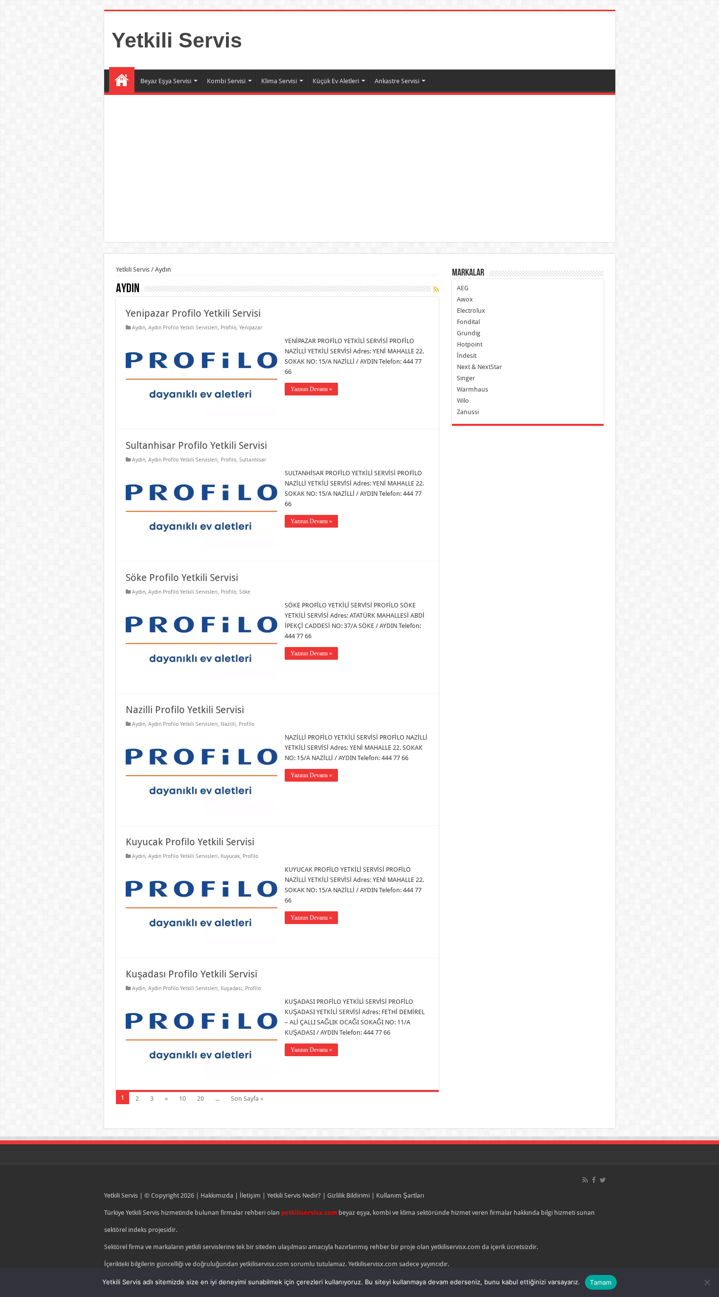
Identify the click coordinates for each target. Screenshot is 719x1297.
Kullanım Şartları (400, 1195)
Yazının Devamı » (311, 389)
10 (182, 1098)
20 (200, 1098)
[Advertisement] (397, 168)
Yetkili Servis (177, 40)
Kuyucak (230, 856)
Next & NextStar (479, 367)
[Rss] (585, 1180)
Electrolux (471, 310)
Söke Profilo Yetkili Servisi (182, 577)
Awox (465, 299)
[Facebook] (594, 1180)
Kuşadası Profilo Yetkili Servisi (191, 974)
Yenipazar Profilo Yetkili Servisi (193, 313)
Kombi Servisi (226, 81)
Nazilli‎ (228, 724)
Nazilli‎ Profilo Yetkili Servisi (185, 710)
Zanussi (468, 412)
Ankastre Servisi (397, 81)
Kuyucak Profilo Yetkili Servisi (190, 842)
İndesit (466, 355)
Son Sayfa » (247, 1098)
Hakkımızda (217, 1195)
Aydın (138, 327)
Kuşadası (231, 988)
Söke (244, 592)
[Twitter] (603, 1180)
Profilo (228, 327)
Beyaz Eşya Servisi (165, 81)
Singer (466, 378)
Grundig (468, 333)
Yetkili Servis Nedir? (294, 1195)
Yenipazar (250, 327)
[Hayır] (707, 1282)
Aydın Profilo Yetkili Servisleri (183, 327)
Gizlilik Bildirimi (348, 1195)
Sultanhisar (252, 460)
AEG (463, 288)
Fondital (468, 321)
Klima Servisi (279, 81)
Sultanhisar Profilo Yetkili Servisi (196, 445)
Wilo (463, 400)
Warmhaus (472, 389)
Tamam (600, 1282)
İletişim (250, 1195)
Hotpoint (469, 344)
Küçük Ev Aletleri (336, 81)
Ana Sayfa (122, 80)
